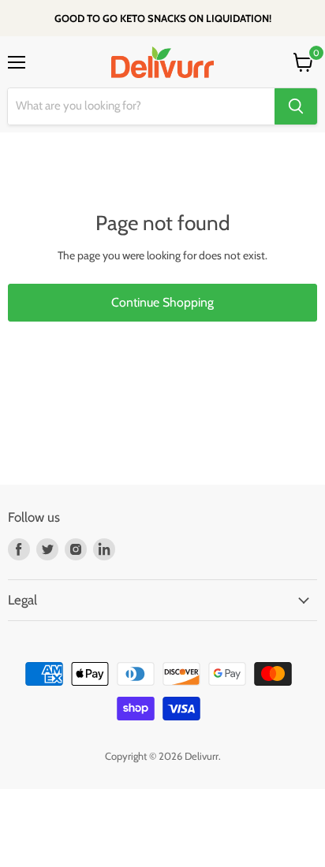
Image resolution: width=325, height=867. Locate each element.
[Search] (296, 106)
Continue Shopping (162, 302)
